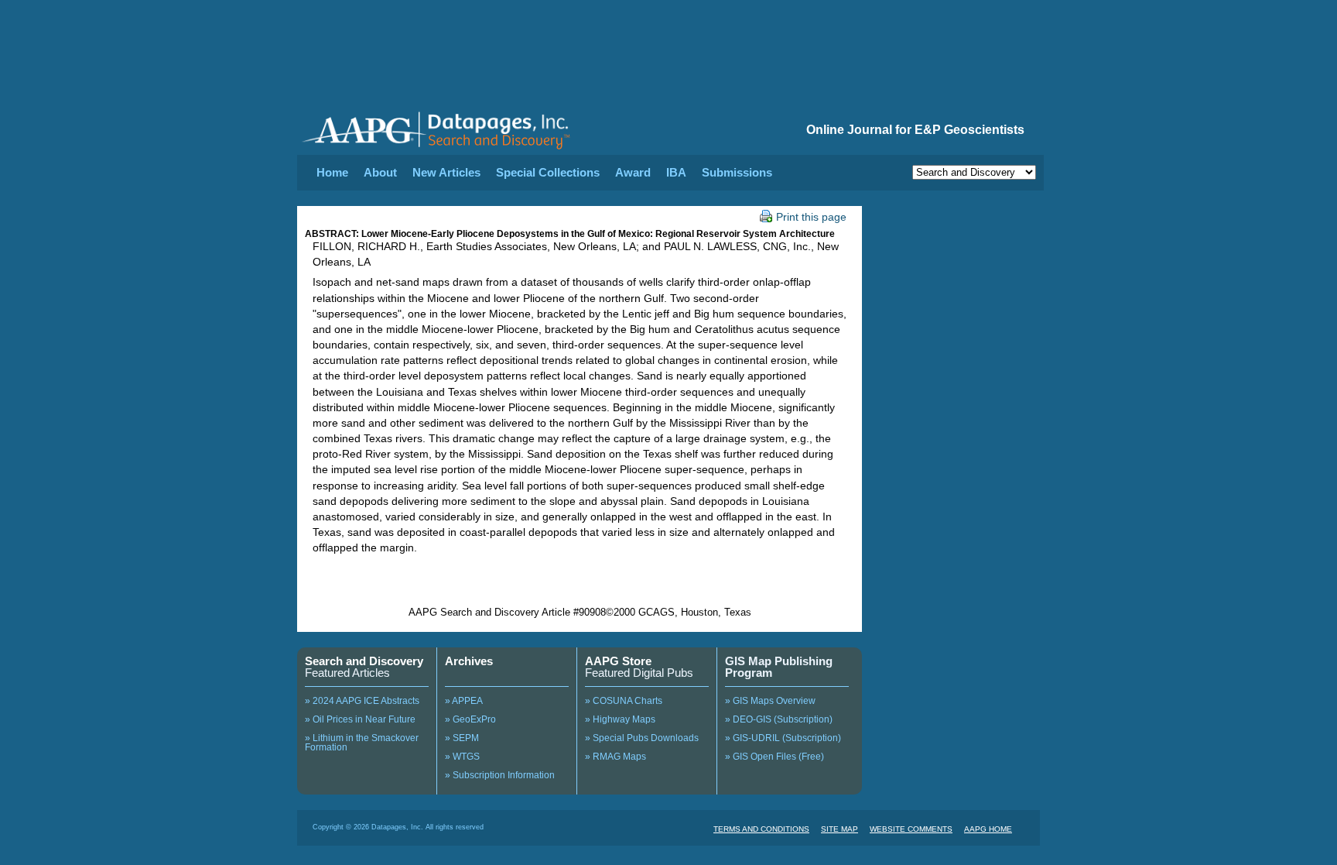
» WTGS (462, 756)
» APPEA (464, 700)
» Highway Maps (620, 719)
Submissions (737, 172)
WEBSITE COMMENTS (911, 829)
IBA (676, 172)
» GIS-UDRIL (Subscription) (783, 738)
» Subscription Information (500, 775)
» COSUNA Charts (623, 700)
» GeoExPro (470, 719)
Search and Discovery (364, 661)
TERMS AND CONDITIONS (761, 829)
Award (633, 172)
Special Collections (548, 172)
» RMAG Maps (615, 756)
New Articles (446, 172)
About (380, 172)
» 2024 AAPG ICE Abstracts (362, 700)
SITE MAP (839, 829)
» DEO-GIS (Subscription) (779, 719)
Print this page (811, 217)
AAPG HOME (988, 829)
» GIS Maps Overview (770, 700)
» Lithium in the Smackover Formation (362, 743)
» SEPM (462, 738)
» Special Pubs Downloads (642, 738)
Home (332, 172)
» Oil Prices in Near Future (360, 719)
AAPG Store (618, 661)
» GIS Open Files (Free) (774, 756)
